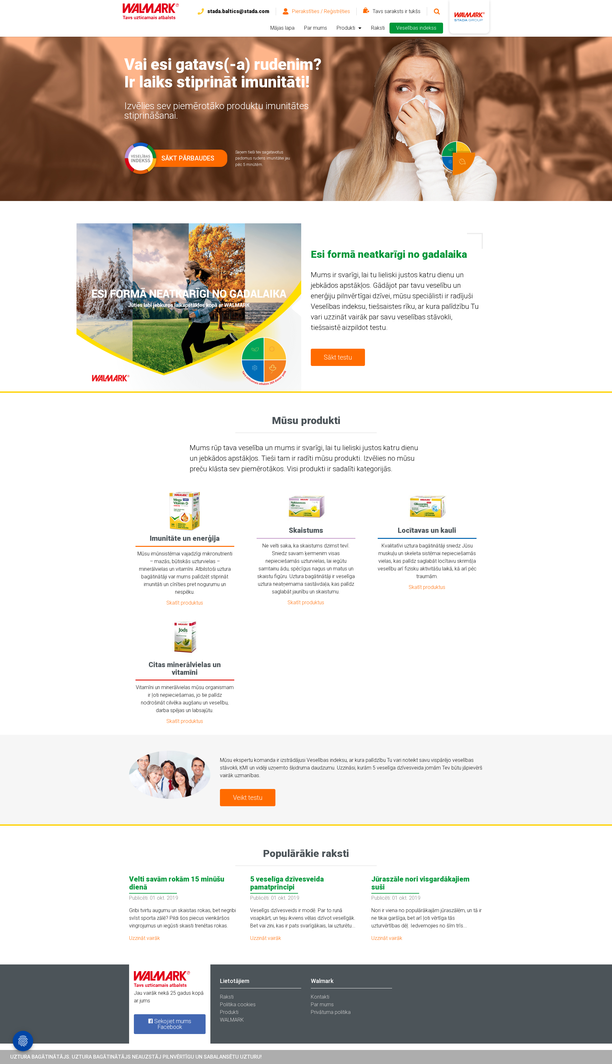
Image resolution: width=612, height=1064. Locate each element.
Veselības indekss (416, 28)
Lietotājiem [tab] (234, 981)
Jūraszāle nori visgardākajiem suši (420, 883)
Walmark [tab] (322, 981)
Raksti (378, 28)
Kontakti (320, 997)
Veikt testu (247, 797)
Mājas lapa (282, 28)
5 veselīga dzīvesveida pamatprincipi (287, 883)
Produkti (346, 28)
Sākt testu (338, 357)
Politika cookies (238, 1004)
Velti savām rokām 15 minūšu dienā (176, 883)
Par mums (315, 28)
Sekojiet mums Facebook (172, 1024)
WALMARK (232, 1020)
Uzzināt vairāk (144, 938)
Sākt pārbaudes (187, 158)
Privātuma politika (331, 1012)
